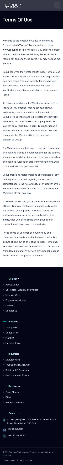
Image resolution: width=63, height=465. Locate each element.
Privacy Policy (9, 460)
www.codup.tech (12, 49)
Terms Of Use (26, 460)
